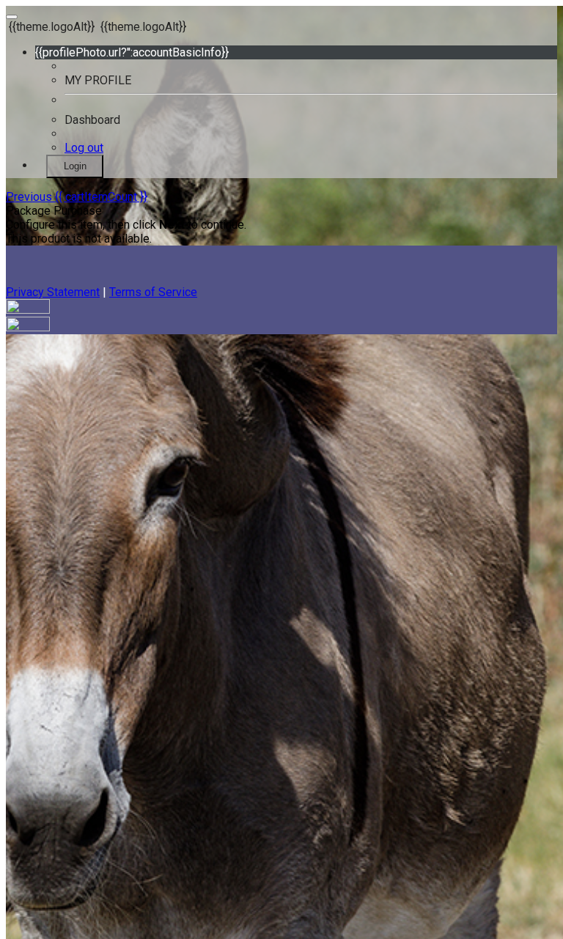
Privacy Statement (53, 292)
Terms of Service (153, 292)
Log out (84, 148)
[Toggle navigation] (12, 17)
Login (75, 166)
